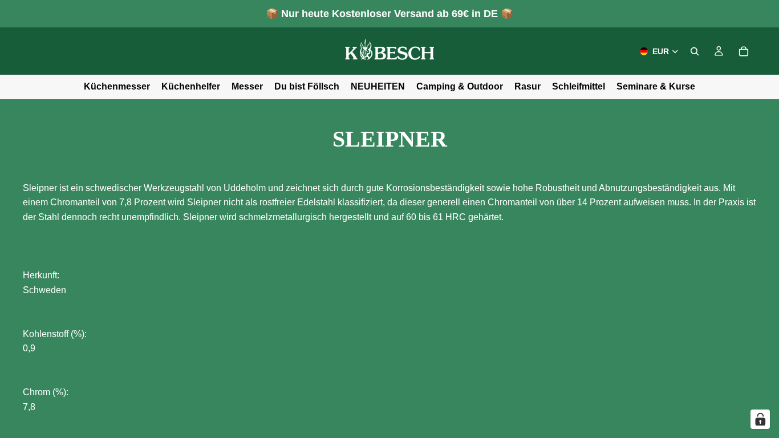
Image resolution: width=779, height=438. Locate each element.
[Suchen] (694, 51)
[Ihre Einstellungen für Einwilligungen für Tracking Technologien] (760, 419)
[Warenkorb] (743, 51)
